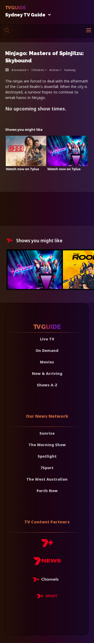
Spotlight (47, 456)
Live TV (47, 339)
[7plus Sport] (47, 597)
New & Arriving (47, 373)
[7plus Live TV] (47, 580)
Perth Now (47, 490)
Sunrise (47, 433)
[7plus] (47, 545)
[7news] (47, 563)
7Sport (47, 467)
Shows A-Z (47, 384)
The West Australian (47, 479)
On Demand (47, 350)
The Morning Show (47, 444)
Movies (47, 361)
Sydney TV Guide (25, 15)
